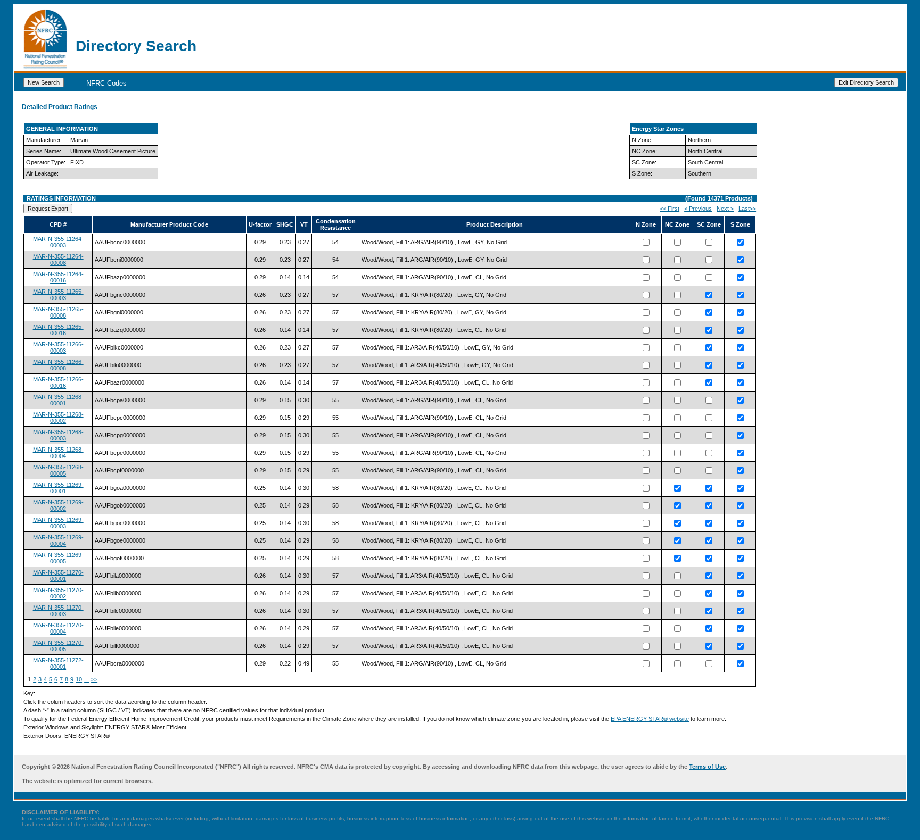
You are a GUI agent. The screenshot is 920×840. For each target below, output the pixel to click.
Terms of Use (707, 766)
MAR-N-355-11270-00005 (58, 645)
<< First (669, 208)
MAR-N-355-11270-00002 (58, 593)
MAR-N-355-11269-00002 (58, 505)
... (86, 679)
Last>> (747, 208)
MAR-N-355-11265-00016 (58, 329)
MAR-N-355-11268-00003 (58, 435)
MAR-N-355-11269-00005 (58, 558)
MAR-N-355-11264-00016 (58, 277)
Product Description (494, 224)
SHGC (284, 224)
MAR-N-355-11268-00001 (58, 400)
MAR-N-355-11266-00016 (58, 382)
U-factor (260, 224)
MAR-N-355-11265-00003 (58, 294)
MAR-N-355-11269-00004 (58, 540)
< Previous (698, 208)
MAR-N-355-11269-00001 (58, 487)
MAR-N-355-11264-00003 (58, 242)
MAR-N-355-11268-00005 (58, 470)
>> (94, 679)
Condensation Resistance (336, 224)
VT (304, 224)
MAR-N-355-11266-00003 (58, 347)
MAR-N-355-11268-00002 (58, 417)
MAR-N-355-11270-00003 (58, 610)
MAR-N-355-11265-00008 (58, 312)
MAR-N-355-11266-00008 (58, 365)
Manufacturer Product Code (169, 224)
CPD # (58, 224)
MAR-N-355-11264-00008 (58, 259)
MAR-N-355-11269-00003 (58, 523)
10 (79, 679)
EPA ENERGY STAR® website (650, 719)
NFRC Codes (106, 83)
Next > (725, 208)
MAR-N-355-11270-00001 (58, 575)
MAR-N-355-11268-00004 (58, 452)
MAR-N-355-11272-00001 (58, 663)
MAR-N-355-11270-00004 (58, 628)
